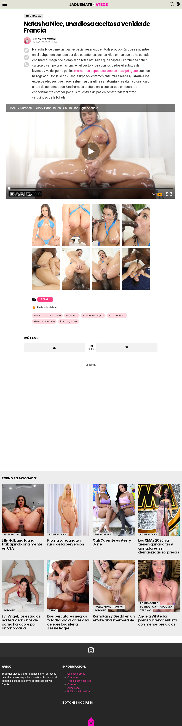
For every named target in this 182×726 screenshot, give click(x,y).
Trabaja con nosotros (79, 680)
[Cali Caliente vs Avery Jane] (114, 510)
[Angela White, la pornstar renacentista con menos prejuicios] (159, 586)
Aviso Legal (73, 688)
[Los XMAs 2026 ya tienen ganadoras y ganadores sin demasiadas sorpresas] (159, 510)
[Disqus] (91, 414)
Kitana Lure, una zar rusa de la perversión (65, 542)
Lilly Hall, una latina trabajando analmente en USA (22, 544)
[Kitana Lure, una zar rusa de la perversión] (68, 510)
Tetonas (145, 610)
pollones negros (94, 315)
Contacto (72, 677)
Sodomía (9, 610)
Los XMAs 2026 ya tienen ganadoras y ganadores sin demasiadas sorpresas (158, 546)
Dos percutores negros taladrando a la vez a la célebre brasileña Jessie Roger (68, 622)
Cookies (71, 684)
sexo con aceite (45, 321)
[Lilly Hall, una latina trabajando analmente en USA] (23, 510)
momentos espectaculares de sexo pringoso (106, 71)
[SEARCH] (172, 4)
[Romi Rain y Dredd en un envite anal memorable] (114, 586)
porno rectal (118, 315)
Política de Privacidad (79, 691)
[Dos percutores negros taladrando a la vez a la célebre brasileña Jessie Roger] (68, 586)
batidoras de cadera (48, 315)
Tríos (53, 610)
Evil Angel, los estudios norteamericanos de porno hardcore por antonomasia (21, 622)
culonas (73, 315)
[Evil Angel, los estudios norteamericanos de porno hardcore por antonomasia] (23, 586)
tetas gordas (69, 321)
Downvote (127, 347)
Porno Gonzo (149, 603)
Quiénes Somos (76, 673)
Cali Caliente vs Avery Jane (112, 542)
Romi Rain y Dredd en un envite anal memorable (114, 618)
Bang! (45, 299)
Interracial (11, 534)
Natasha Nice (47, 307)
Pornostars (57, 534)
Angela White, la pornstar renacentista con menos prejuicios (157, 620)
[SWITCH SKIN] (178, 4)
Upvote (54, 347)
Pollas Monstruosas (109, 606)
